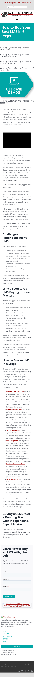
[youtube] (22, 671)
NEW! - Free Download (17, 3)
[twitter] (28, 671)
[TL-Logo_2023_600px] (8, 617)
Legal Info (13, 666)
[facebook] (25, 671)
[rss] (32, 671)
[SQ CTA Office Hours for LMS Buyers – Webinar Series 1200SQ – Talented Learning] (17, 604)
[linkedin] (19, 671)
